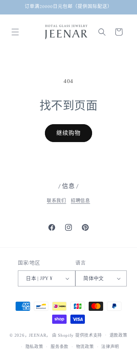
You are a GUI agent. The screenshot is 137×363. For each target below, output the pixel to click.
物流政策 (85, 346)
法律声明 (110, 346)
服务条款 (59, 346)
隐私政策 (34, 346)
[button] (15, 32)
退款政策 (118, 335)
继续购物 (68, 133)
